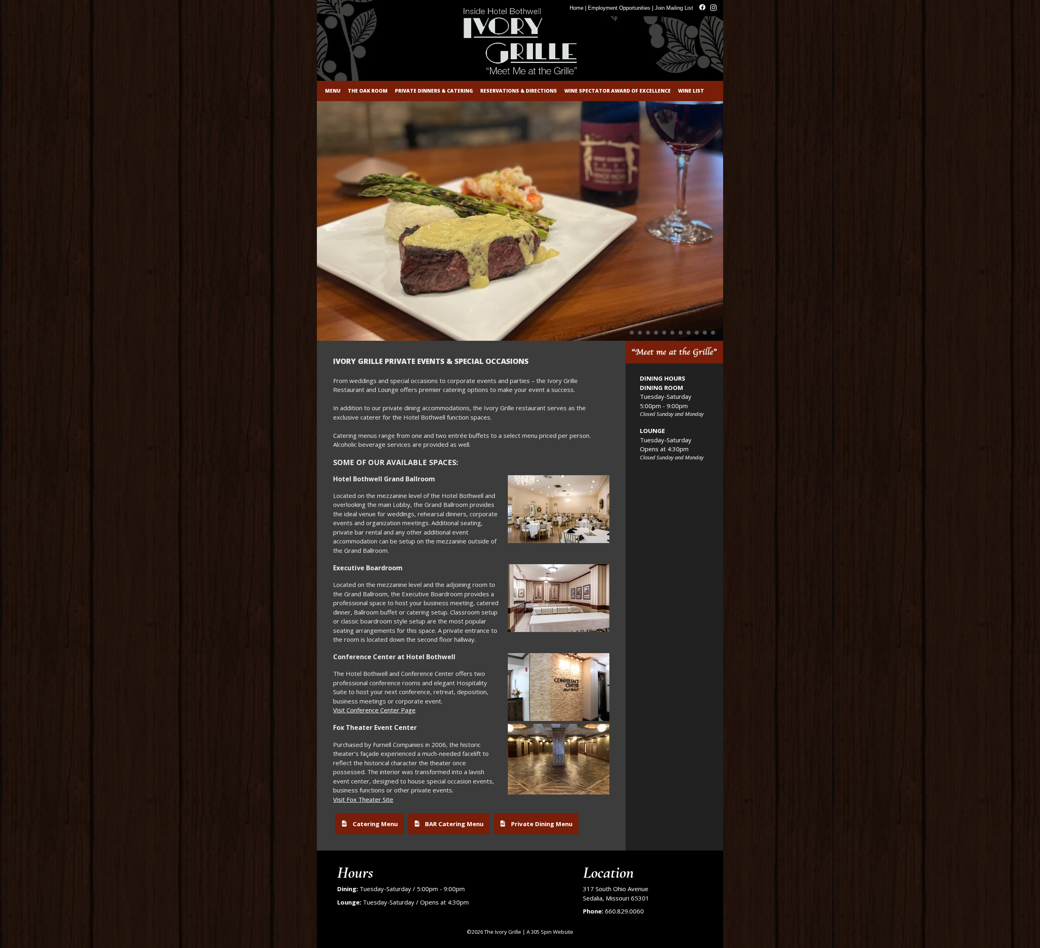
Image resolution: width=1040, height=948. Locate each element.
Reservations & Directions (518, 90)
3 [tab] (648, 333)
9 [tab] (697, 333)
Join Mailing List (674, 8)
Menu (332, 90)
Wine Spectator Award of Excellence (617, 90)
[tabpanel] (520, 221)
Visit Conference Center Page (374, 710)
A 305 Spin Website (549, 931)
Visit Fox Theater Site (363, 799)
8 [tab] (689, 333)
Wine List (691, 90)
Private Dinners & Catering (434, 90)
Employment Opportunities (619, 8)
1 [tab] (632, 333)
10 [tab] (705, 333)
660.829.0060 (624, 911)
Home (576, 8)
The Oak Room (368, 90)
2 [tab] (640, 333)
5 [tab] (664, 333)
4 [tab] (656, 333)
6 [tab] (672, 333)
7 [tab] (680, 333)
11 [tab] (713, 333)
